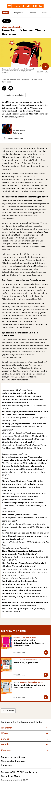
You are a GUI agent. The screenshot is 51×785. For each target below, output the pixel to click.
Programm (18, 13)
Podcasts (33, 13)
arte (35, 772)
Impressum (7, 765)
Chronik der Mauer (11, 776)
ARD (13, 772)
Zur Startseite (8, 711)
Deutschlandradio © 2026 (14, 780)
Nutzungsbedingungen (13, 761)
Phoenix (27, 772)
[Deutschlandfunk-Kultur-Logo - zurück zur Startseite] (25, 6)
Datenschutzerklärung (13, 757)
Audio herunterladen (15, 95)
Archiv (6, 21)
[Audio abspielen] (45, 66)
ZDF (19, 772)
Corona (13, 148)
